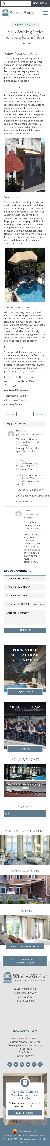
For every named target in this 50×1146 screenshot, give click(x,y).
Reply (38, 434)
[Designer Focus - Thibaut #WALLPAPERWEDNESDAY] (10, 414)
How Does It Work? (25, 1055)
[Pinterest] (22, 1064)
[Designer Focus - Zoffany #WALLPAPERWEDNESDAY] (39, 414)
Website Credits (38, 1135)
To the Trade (25, 1048)
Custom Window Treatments (25, 1041)
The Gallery (25, 1052)
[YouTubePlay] (28, 1064)
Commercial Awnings (17, 400)
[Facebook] (9, 1064)
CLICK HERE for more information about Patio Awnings (19, 381)
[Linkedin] (34, 1064)
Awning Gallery (14, 404)
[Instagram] (40, 1064)
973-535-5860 (39, 3)
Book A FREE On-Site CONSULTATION (25, 961)
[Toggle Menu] (45, 13)
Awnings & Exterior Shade (25, 1038)
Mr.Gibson (21, 430)
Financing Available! (25, 946)
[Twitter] (15, 1064)
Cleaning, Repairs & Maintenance (25, 1045)
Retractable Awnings (17, 395)
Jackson (27, 510)
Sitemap (8, 1135)
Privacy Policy (21, 1135)
